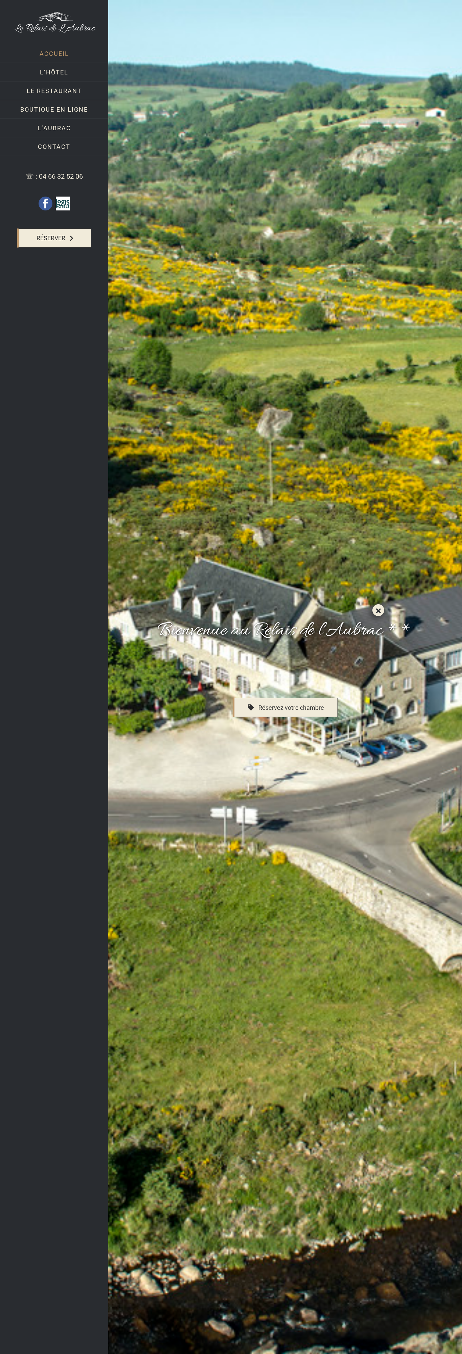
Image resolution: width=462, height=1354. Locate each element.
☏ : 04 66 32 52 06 (54, 176)
